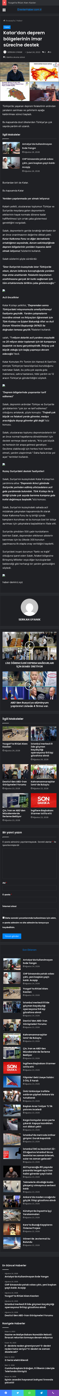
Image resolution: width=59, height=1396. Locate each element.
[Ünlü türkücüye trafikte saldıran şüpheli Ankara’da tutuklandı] (12, 1095)
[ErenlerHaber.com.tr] (29, 9)
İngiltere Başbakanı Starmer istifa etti (42, 812)
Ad (5, 883)
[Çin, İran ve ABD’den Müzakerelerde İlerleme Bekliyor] (15, 800)
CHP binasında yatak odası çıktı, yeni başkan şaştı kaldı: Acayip (38, 163)
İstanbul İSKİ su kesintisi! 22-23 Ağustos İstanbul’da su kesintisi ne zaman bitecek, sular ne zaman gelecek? (39, 1153)
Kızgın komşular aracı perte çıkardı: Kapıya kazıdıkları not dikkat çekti (39, 1123)
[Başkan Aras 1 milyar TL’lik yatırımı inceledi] (12, 1110)
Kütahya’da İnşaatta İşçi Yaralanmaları (37, 1212)
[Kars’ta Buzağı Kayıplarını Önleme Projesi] (12, 1229)
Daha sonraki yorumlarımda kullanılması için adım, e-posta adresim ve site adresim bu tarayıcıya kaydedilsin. (29, 922)
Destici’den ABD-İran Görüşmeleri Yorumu (15, 783)
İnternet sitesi (10, 906)
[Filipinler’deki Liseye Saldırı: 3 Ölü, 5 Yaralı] (12, 1081)
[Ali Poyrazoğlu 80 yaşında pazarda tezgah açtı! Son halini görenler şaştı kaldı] (12, 1171)
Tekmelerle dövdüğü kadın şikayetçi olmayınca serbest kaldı (39, 1185)
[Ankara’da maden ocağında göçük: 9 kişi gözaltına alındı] (12, 1201)
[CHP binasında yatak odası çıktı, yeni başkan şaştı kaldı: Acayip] (11, 163)
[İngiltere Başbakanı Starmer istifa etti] (44, 800)
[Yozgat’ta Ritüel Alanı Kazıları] (15, 733)
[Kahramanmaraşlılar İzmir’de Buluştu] (44, 771)
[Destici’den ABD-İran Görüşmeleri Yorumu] (15, 771)
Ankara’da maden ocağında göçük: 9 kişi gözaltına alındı (39, 1199)
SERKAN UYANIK (14, 52)
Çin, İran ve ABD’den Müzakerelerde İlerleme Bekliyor (14, 813)
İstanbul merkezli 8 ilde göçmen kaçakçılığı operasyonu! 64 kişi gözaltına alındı (42, 749)
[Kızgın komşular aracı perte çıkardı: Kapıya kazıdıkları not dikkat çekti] (12, 1124)
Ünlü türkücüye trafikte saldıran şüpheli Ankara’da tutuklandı (38, 1094)
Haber (19, 20)
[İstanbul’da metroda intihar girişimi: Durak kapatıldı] (12, 1139)
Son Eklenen (29, 949)
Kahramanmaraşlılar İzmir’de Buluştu (43, 783)
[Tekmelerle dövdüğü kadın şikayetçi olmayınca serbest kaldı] (12, 1186)
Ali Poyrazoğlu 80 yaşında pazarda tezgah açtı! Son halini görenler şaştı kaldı (38, 1170)
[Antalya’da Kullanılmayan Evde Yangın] (11, 148)
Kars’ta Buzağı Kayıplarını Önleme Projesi (37, 1226)
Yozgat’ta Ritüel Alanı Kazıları (15, 745)
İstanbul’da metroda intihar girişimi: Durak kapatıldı (39, 1136)
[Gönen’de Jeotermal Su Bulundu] (12, 1243)
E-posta (7, 894)
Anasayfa (10, 20)
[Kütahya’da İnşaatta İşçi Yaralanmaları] (12, 1215)
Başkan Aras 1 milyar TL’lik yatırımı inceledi (37, 1108)
